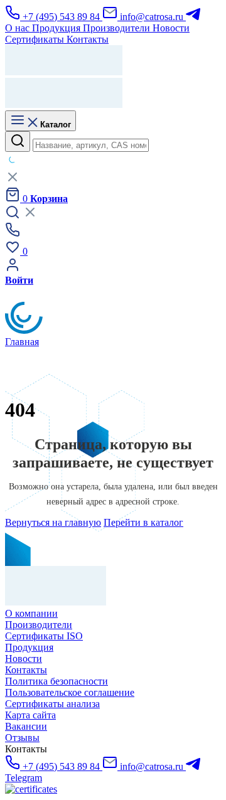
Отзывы (22, 737)
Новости (23, 658)
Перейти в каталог (143, 522)
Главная (22, 341)
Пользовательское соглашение (69, 692)
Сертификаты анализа (52, 703)
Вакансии (26, 726)
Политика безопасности (56, 681)
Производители (38, 624)
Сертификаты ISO (44, 636)
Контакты (26, 669)
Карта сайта (30, 715)
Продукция (29, 647)
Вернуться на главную (53, 522)
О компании (31, 613)
